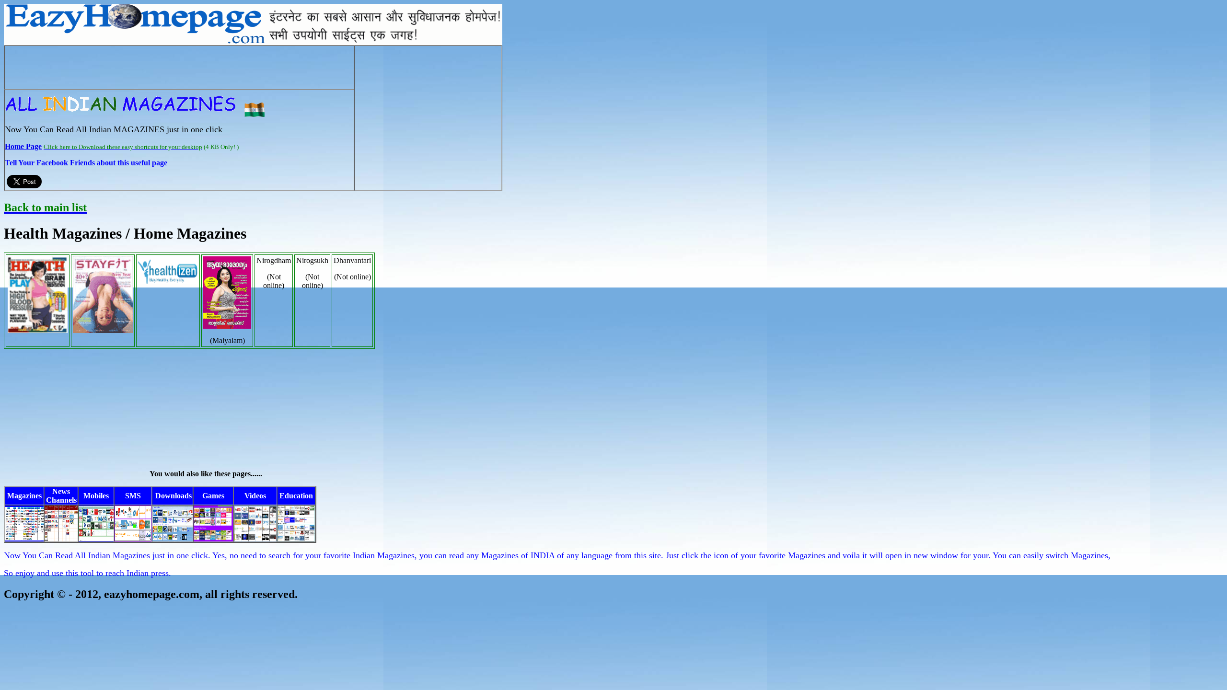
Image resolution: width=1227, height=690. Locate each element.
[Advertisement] (179, 67)
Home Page (23, 146)
